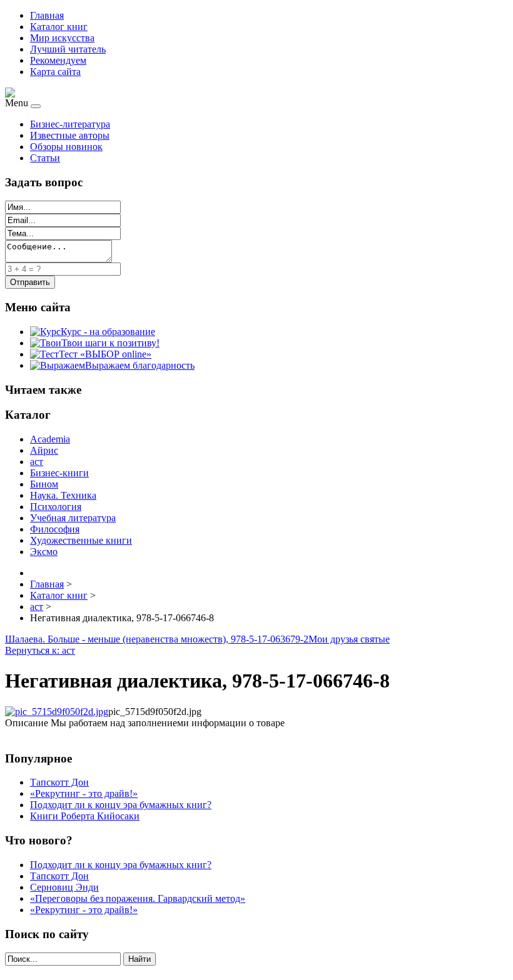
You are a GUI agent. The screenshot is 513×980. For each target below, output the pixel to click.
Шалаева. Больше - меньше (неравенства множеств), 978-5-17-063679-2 (156, 639)
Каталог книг (59, 26)
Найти (139, 959)
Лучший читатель (68, 49)
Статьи (45, 157)
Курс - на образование (108, 331)
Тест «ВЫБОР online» (105, 354)
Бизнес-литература (70, 124)
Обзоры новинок (66, 146)
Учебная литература (73, 517)
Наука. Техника (63, 495)
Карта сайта (55, 71)
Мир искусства (62, 37)
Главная (47, 15)
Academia (50, 439)
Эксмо (44, 551)
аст (36, 461)
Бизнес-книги (59, 473)
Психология (55, 506)
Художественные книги (81, 540)
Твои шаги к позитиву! (110, 343)
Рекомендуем (58, 60)
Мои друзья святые (349, 639)
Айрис (44, 450)
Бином (44, 484)
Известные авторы (69, 135)
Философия (54, 529)
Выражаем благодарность (140, 365)
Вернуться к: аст (40, 650)
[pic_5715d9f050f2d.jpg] (56, 711)
